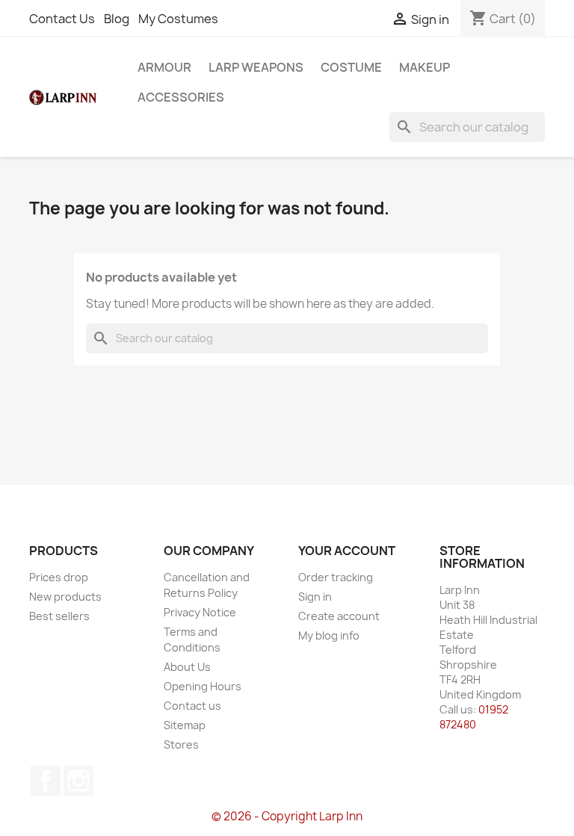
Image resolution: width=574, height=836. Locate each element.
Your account (346, 550)
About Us (187, 667)
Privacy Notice (200, 612)
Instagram (78, 781)
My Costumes (178, 18)
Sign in (315, 596)
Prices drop (58, 577)
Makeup (424, 67)
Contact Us (62, 18)
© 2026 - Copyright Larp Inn (287, 816)
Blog (116, 18)
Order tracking (335, 577)
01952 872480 (473, 716)
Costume (351, 67)
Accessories (181, 97)
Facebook (46, 781)
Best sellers (59, 616)
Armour (164, 67)
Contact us (192, 706)
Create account (339, 616)
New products (65, 596)
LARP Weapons (256, 67)
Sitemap (185, 725)
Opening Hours (202, 686)
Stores (181, 744)
